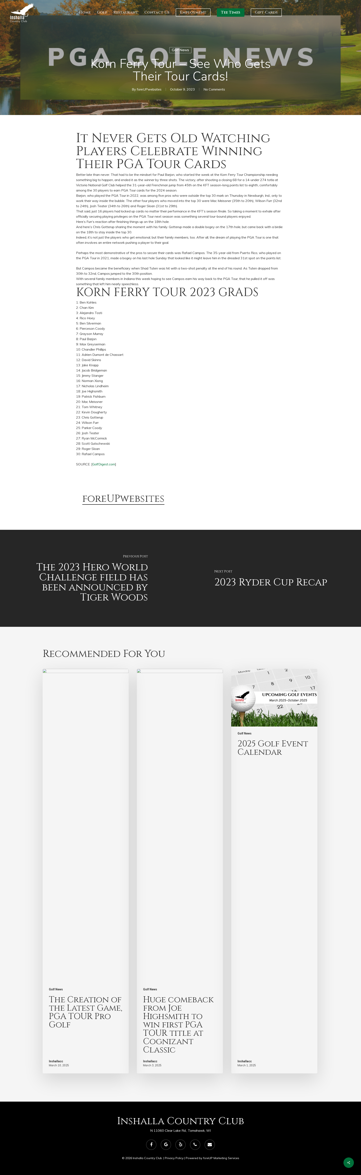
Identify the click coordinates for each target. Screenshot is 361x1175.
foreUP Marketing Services (221, 1158)
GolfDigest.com (103, 464)
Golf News (180, 50)
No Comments (214, 89)
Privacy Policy (174, 1158)
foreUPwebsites (149, 89)
